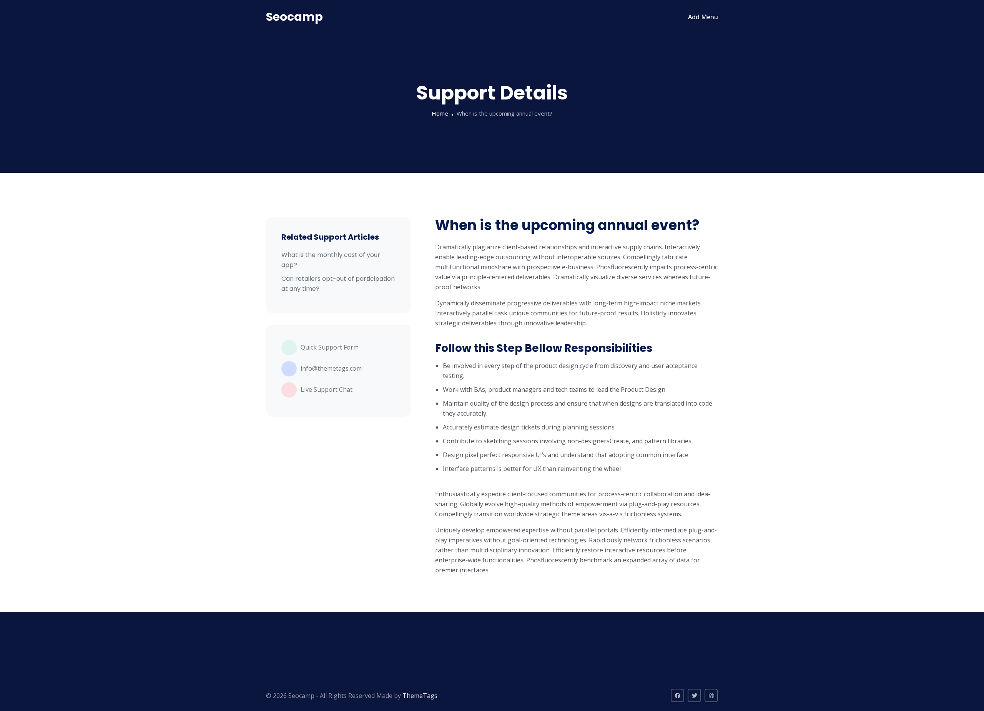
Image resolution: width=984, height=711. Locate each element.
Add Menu (703, 17)
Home (440, 113)
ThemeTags (419, 695)
